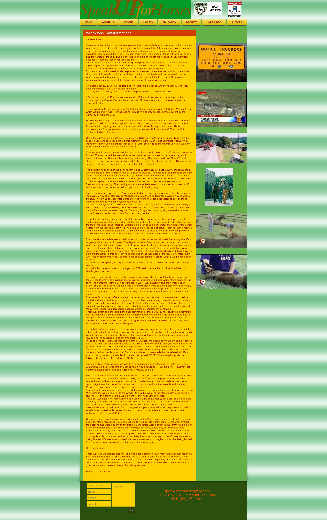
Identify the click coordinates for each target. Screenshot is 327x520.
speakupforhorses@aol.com (187, 491)
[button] (108, 22)
